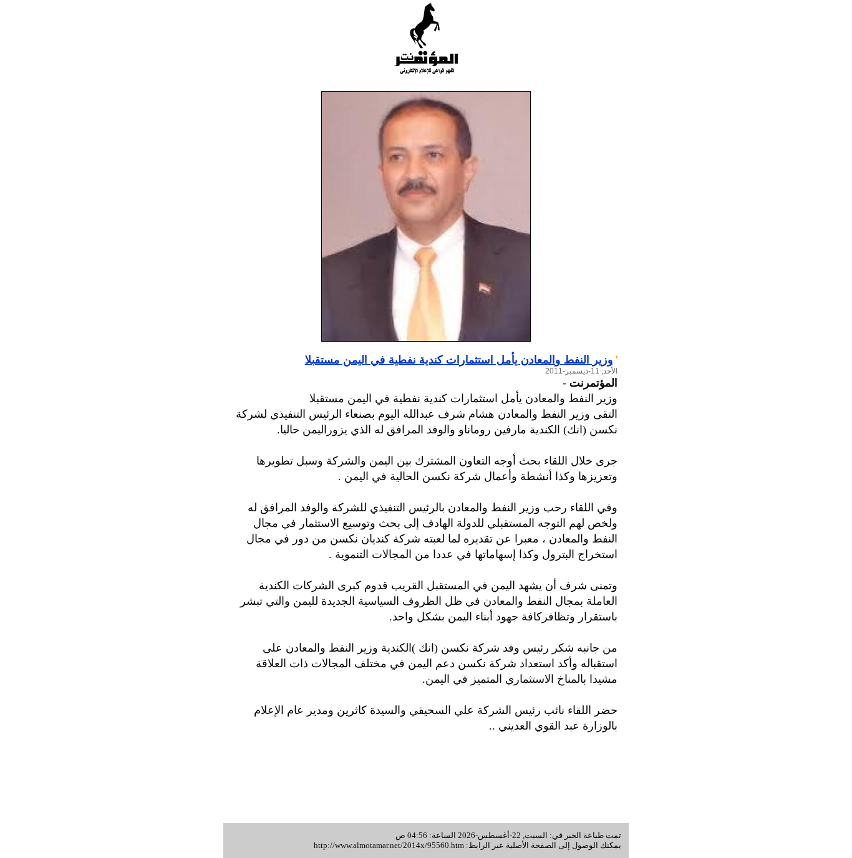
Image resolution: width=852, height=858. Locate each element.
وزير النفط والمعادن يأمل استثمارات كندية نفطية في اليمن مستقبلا (459, 360)
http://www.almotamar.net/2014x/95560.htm (389, 845)
